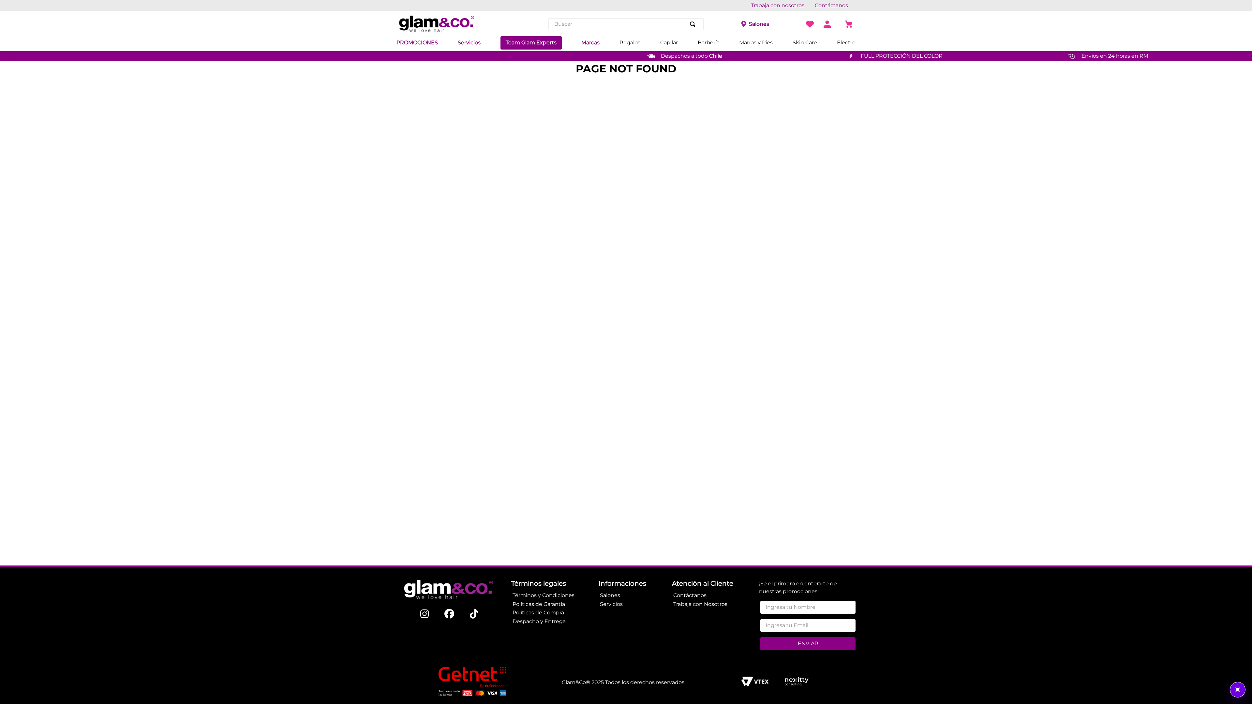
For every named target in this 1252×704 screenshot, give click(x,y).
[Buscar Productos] (694, 24)
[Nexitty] (796, 682)
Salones (759, 24)
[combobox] (625, 24)
